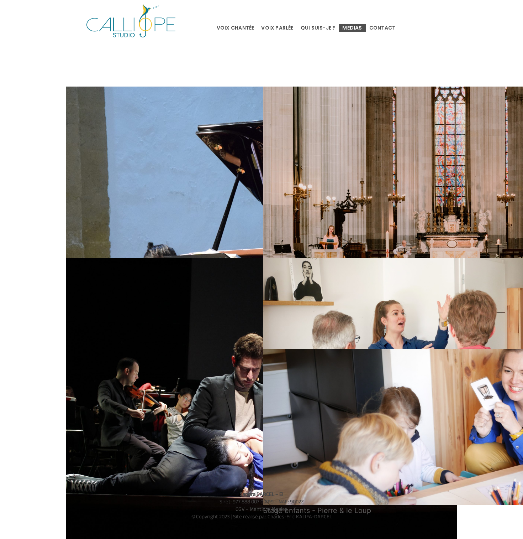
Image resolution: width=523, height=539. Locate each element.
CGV (240, 509)
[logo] (130, 7)
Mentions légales (268, 509)
